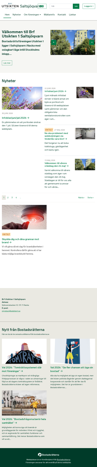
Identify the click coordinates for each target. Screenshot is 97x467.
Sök (76, 6)
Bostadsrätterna (63, 460)
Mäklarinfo (49, 14)
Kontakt (62, 14)
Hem (7, 14)
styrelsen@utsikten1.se (11, 311)
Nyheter (17, 14)
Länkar (72, 14)
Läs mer (7, 63)
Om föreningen (31, 14)
